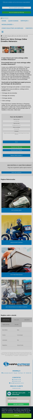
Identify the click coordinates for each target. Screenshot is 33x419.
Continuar (16, 415)
